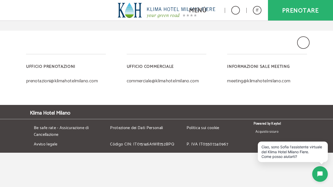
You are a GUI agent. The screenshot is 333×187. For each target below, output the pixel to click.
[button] (204, 10)
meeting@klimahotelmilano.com (258, 81)
